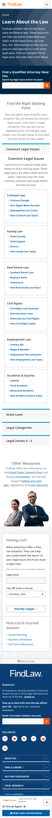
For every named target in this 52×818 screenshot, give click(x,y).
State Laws (14, 414)
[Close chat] (47, 802)
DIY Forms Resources (20, 644)
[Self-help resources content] (47, 776)
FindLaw (5, 15)
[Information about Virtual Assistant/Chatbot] (25, 806)
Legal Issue (12, 574)
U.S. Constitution (20, 476)
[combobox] (26, 580)
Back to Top (27, 661)
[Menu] (4, 4)
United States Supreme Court (25, 472)
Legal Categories (19, 427)
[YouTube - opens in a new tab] (14, 738)
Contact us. (29, 696)
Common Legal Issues (23, 149)
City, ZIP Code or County (19, 588)
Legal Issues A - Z (19, 441)
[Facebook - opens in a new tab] (5, 738)
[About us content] (47, 758)
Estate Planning (17, 634)
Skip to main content (26, 3)
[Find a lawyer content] (47, 767)
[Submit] (47, 721)
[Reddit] (43, 738)
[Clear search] (42, 594)
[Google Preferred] (5, 748)
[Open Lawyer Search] (26, 85)
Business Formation (20, 639)
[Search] (47, 4)
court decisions (39, 485)
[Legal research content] (47, 786)
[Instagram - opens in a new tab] (33, 738)
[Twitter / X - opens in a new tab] (24, 738)
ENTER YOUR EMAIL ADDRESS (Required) (21, 715)
